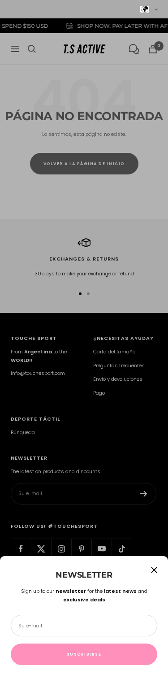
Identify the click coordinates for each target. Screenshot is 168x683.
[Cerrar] (154, 570)
